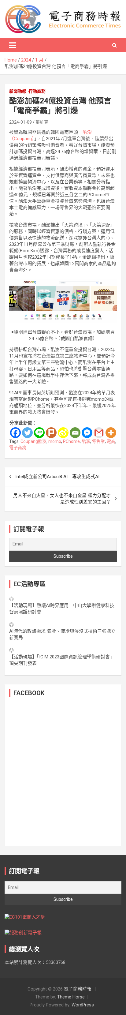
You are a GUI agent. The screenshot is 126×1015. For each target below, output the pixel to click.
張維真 (41, 122)
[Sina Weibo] (63, 432)
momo (54, 441)
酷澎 (86, 441)
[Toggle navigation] (12, 45)
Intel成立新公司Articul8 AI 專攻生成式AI (57, 476)
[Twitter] (27, 432)
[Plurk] (51, 432)
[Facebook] (15, 432)
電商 (111, 441)
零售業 (98, 441)
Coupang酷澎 (33, 441)
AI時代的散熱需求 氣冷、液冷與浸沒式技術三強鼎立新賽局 (62, 634)
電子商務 (17, 447)
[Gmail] (99, 432)
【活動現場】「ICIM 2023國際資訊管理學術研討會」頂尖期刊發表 (61, 660)
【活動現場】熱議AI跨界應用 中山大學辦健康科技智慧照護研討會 (61, 609)
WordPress (83, 1005)
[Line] (39, 432)
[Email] (75, 432)
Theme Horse (71, 997)
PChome (71, 441)
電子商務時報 (77, 989)
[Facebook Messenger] (87, 432)
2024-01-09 (20, 122)
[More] (111, 432)
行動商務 (37, 91)
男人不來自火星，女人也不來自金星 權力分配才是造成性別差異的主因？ (62, 499)
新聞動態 (17, 91)
